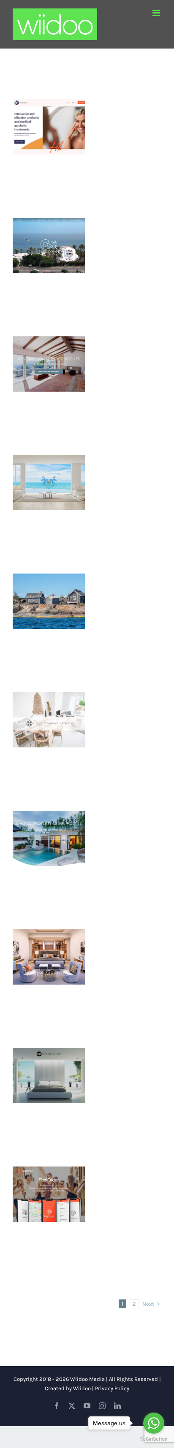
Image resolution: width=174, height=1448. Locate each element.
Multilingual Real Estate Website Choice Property (49, 820)
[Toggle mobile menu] (156, 12)
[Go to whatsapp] (153, 1423)
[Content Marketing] (49, 127)
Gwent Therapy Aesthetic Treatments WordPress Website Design (49, 99)
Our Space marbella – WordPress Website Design (49, 222)
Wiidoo (82, 1388)
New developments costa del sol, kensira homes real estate (49, 336)
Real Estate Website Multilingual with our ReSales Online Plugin (49, 692)
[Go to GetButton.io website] (153, 1439)
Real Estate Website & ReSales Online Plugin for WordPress (49, 454)
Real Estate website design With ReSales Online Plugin (49, 1052)
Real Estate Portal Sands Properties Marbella (49, 934)
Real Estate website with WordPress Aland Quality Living (49, 573)
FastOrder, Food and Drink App (49, 1181)
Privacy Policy (112, 1388)
